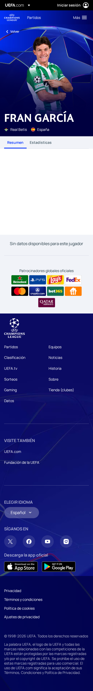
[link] (34, 17)
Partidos (11, 346)
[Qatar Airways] (46, 302)
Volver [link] (14, 31)
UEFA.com (12, 451)
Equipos (55, 346)
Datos (9, 400)
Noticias (55, 357)
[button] (79, 17)
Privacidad (12, 590)
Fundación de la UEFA (21, 462)
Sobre (53, 379)
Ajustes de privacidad (22, 616)
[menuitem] (46, 17)
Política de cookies (19, 608)
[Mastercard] (19, 291)
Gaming (10, 389)
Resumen (15, 142)
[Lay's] (55, 279)
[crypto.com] (37, 291)
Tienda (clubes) (61, 389)
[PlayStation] (37, 279)
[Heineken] (19, 279)
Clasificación (14, 357)
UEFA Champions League (12, 17)
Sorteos (10, 379)
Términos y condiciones (23, 599)
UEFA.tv (10, 368)
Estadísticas (41, 142)
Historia (55, 368)
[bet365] (55, 291)
